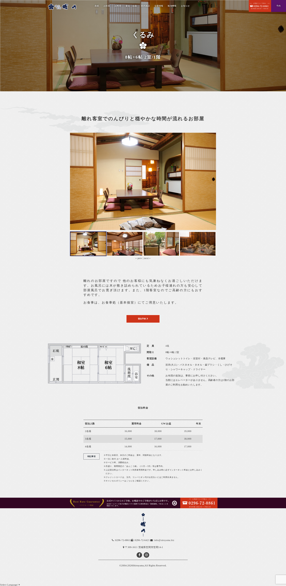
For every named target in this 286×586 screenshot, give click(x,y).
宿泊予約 (142, 319)
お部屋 (107, 6)
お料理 (118, 6)
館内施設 (145, 6)
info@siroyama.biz (164, 540)
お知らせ (185, 6)
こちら (129, 481)
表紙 (97, 6)
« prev (138, 258)
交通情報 (158, 6)
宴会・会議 (131, 6)
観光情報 (172, 6)
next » (147, 258)
